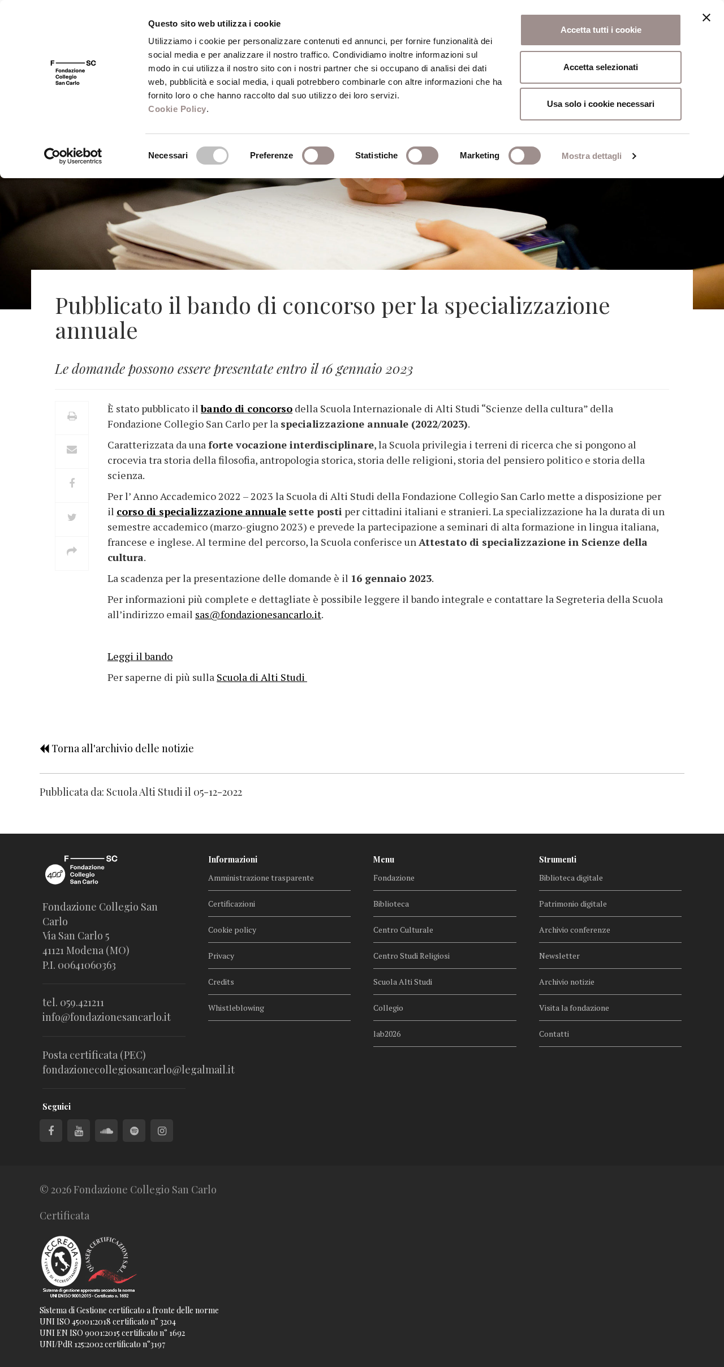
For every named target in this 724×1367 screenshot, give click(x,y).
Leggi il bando (140, 656)
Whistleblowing (236, 1007)
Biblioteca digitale (571, 877)
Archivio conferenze (574, 929)
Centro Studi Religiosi (411, 955)
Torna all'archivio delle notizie (121, 748)
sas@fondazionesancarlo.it (258, 614)
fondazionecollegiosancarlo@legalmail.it (138, 1069)
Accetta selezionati (600, 67)
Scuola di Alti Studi (262, 677)
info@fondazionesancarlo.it (106, 1017)
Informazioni (232, 859)
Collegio (388, 1007)
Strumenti (557, 859)
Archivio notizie (566, 981)
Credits (221, 981)
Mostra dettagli (592, 156)
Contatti (554, 1033)
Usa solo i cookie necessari (600, 104)
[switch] (318, 155)
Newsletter (559, 955)
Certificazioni (231, 903)
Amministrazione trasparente (261, 877)
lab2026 (386, 1033)
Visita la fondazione (574, 1007)
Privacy (221, 955)
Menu (383, 859)
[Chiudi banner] (706, 17)
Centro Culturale (403, 929)
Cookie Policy (177, 109)
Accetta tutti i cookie (601, 30)
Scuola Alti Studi (402, 981)
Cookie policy (232, 929)
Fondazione (394, 877)
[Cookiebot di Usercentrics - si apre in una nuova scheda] (73, 156)
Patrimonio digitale (573, 903)
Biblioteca (391, 903)
